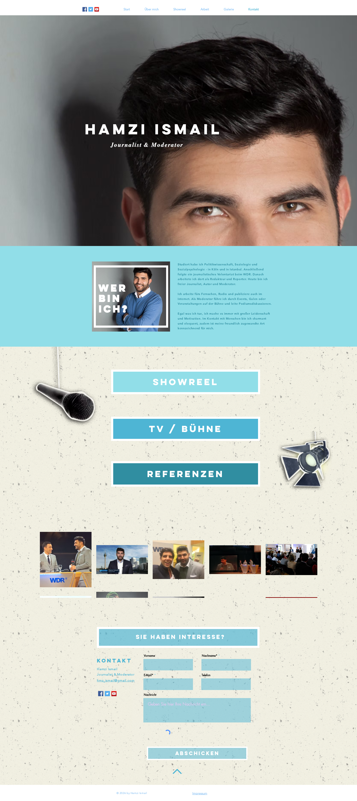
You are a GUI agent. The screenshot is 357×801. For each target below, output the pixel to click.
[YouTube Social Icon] (96, 9)
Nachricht (150, 694)
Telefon (206, 675)
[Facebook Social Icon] (84, 9)
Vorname (149, 655)
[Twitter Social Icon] (90, 9)
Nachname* (209, 655)
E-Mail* (148, 675)
